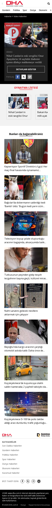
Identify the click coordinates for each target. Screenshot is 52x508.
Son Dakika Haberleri (12, 446)
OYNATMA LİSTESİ (26, 87)
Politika (16, 10)
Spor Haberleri (8, 459)
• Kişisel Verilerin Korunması (39, 505)
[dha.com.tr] (10, 435)
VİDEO (9, 52)
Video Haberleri (20, 16)
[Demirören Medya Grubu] (43, 435)
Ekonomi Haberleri (10, 468)
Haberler (8, 16)
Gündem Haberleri (10, 450)
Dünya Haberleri (9, 464)
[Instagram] (33, 481)
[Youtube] (39, 481)
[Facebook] (22, 481)
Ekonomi (43, 10)
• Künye (23, 505)
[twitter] (28, 481)
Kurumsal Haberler (10, 473)
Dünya (33, 10)
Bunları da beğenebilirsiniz (26, 134)
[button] (13, 45)
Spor (25, 10)
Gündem (6, 10)
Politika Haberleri (10, 455)
